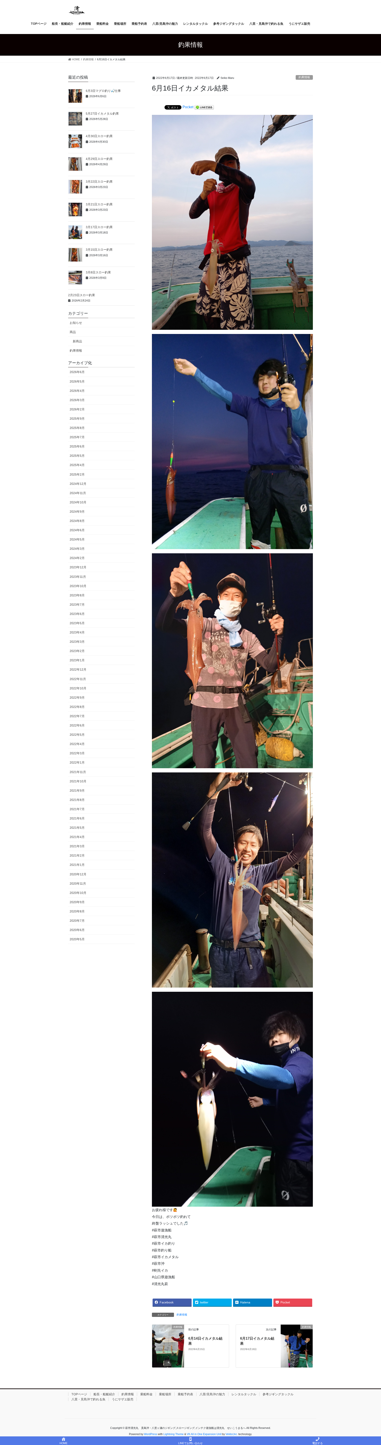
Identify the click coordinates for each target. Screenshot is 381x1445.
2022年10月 (78, 688)
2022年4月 (77, 744)
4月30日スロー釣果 (99, 136)
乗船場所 (165, 1394)
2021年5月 (77, 827)
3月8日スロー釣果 (98, 272)
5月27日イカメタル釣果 (102, 113)
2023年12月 (78, 567)
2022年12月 (78, 669)
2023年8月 (77, 595)
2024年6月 (77, 530)
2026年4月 (77, 391)
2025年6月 (77, 446)
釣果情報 (304, 77)
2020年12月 (78, 874)
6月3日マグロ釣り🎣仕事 (103, 91)
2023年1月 (77, 660)
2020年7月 (77, 920)
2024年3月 (77, 548)
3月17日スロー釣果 (99, 227)
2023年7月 (77, 604)
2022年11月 (78, 679)
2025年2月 (77, 474)
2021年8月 (77, 800)
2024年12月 (78, 483)
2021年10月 (78, 781)
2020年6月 (77, 930)
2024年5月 (77, 539)
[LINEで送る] (204, 107)
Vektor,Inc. (232, 1434)
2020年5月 (77, 939)
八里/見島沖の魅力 (212, 1394)
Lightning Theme (173, 1434)
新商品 (77, 341)
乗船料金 (146, 1394)
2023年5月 (77, 623)
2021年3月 (77, 846)
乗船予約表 (185, 1394)
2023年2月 (77, 651)
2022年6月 (77, 725)
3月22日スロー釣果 (99, 181)
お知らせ (76, 322)
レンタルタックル (244, 1394)
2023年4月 (77, 632)
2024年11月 (78, 493)
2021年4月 (77, 837)
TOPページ (79, 1394)
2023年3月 (77, 641)
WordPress (150, 1434)
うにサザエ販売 (122, 1399)
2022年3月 (77, 753)
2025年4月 (77, 465)
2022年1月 (77, 762)
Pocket (188, 107)
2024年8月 (77, 521)
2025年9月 (77, 418)
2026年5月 (77, 381)
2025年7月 (77, 437)
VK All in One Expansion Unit (204, 1434)
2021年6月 (77, 818)
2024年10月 (78, 502)
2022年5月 (77, 734)
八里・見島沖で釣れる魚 (88, 1399)
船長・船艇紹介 (104, 1394)
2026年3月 (77, 400)
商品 (73, 332)
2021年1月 (77, 865)
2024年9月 (77, 511)
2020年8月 (77, 911)
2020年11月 (78, 883)
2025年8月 (77, 428)
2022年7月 (77, 716)
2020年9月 (77, 902)
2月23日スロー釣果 (81, 295)
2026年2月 (77, 409)
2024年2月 (77, 558)
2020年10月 (78, 893)
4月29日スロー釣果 (99, 159)
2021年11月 (78, 772)
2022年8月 (77, 707)
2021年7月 (77, 809)
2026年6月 (77, 372)
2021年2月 (77, 855)
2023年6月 (77, 614)
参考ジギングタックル (278, 1394)
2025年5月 (77, 455)
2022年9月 (77, 697)
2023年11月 (78, 576)
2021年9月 (77, 790)
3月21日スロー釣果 (99, 204)
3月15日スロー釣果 (99, 249)
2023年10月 (78, 586)
